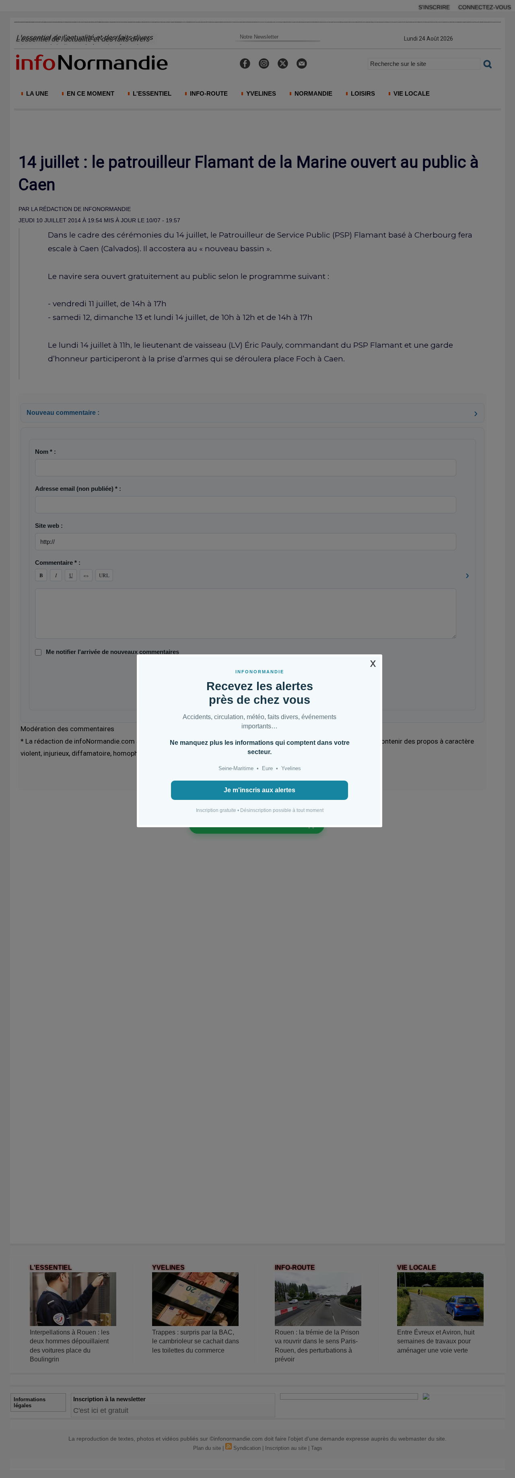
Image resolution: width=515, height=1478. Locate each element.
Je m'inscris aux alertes (259, 790)
